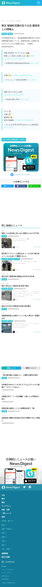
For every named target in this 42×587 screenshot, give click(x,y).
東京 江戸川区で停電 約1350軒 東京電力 (16, 306)
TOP (3, 21)
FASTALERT (5, 579)
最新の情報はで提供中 (14, 139)
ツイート (8, 186)
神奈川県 (16, 259)
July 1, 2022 (34, 63)
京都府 (4, 378)
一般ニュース (5, 372)
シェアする (22, 186)
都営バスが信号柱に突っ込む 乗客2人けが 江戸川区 (20, 233)
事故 (3, 231)
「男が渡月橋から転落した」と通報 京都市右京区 (20, 375)
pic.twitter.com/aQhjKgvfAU (24, 120)
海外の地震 (6, 557)
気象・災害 (5, 274)
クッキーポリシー (6, 572)
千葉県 (4, 259)
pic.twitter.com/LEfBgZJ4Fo (14, 95)
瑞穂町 (18, 21)
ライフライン (5, 303)
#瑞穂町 (32, 56)
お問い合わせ (5, 576)
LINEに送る (35, 186)
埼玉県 (4, 288)
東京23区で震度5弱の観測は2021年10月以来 (18, 276)
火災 (7, 21)
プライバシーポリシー (8, 569)
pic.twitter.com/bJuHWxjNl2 (14, 59)
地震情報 (5, 553)
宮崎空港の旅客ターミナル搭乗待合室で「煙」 (19, 408)
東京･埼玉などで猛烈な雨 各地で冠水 (15, 286)
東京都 (12, 21)
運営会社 (4, 566)
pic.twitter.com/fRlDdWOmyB (21, 75)
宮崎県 (4, 411)
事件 (3, 499)
